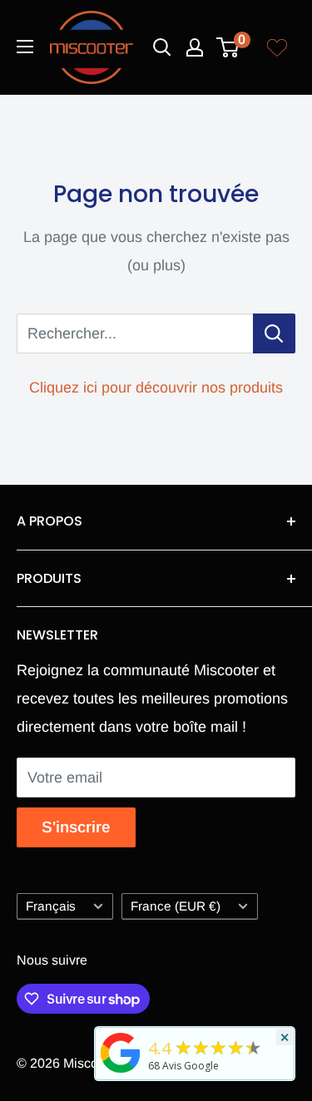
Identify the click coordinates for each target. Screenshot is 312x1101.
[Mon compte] (194, 47)
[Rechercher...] (274, 333)
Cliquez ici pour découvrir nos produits (156, 387)
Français (51, 906)
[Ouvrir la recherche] (162, 47)
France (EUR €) (175, 906)
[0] (228, 47)
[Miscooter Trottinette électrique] (121, 1072)
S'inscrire (76, 827)
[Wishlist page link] (277, 47)
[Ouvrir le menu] (25, 46)
